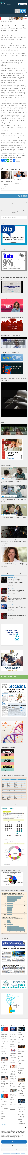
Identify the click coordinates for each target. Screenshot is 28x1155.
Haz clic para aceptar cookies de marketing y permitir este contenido (14, 342)
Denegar (14, 1146)
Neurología (12, 21)
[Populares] (7, 574)
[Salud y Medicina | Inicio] (14, 4)
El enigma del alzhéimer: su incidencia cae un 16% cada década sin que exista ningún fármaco (6, 183)
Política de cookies (6, 1153)
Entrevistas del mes (12, 577)
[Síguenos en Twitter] (21, 196)
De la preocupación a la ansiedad (19, 180)
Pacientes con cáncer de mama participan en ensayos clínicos (13, 1098)
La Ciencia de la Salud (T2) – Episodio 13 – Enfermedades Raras (11, 482)
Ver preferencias (14, 1150)
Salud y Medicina (7, 33)
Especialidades (5, 21)
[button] (26, 1127)
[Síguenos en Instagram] (26, 196)
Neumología (10, 596)
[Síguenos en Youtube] (24, 196)
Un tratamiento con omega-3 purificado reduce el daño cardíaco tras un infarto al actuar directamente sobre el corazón (4, 1042)
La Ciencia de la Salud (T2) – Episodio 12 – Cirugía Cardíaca (13, 500)
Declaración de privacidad (15, 1153)
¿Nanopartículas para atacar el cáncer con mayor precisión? (13, 1057)
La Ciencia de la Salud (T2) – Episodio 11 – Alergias (13, 518)
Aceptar (14, 1142)
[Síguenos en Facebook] (19, 196)
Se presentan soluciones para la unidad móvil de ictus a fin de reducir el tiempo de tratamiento (21, 1089)
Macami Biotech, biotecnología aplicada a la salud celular (21, 1035)
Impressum (23, 1153)
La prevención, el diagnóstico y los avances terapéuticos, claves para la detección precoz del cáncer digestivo (13, 1077)
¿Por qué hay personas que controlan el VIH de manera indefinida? (17, 591)
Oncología (10, 604)
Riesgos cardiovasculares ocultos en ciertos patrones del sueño (4, 1066)
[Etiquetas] (20, 574)
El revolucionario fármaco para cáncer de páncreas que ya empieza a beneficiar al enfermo (17, 607)
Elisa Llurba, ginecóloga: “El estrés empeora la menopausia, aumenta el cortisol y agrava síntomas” (14, 564)
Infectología (11, 588)
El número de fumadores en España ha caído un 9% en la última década (17, 599)
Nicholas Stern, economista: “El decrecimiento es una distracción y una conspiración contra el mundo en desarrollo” (13, 541)
